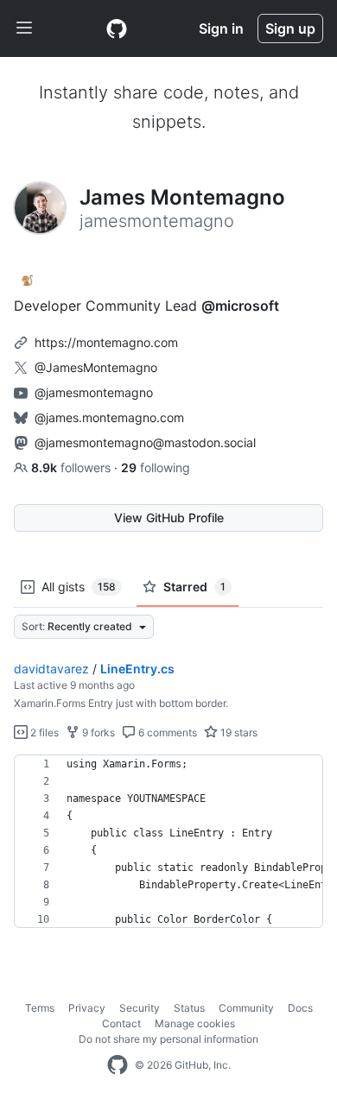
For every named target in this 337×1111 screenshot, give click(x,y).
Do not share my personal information (168, 1038)
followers (72, 467)
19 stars (238, 732)
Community (246, 1007)
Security (139, 1007)
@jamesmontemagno (94, 392)
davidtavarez (51, 668)
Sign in (221, 28)
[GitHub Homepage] (117, 1065)
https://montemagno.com (106, 342)
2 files (43, 732)
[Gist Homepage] (116, 28)
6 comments (166, 732)
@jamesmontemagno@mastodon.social (145, 442)
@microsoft (240, 305)
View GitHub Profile (169, 517)
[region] (168, 841)
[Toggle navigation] (24, 28)
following (155, 467)
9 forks (97, 732)
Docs (300, 1007)
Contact (121, 1023)
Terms (39, 1007)
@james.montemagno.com (109, 417)
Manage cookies (195, 1023)
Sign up (290, 28)
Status (189, 1007)
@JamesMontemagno (96, 367)
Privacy (86, 1007)
